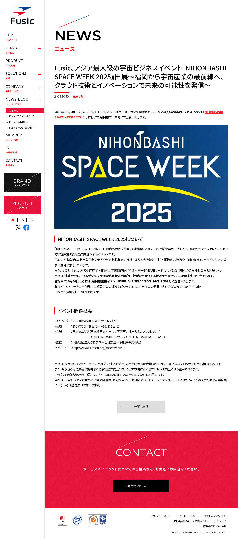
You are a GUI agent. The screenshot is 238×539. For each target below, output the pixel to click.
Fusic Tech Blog (18, 122)
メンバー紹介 (14, 137)
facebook (26, 227)
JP (13, 220)
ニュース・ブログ (17, 101)
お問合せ (14, 163)
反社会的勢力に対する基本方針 (190, 521)
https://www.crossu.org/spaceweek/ (97, 347)
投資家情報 (11, 150)
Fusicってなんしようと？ (21, 116)
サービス (13, 50)
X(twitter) (18, 227)
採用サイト (22, 205)
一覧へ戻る (141, 406)
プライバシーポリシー (162, 516)
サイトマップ (219, 521)
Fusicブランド (22, 182)
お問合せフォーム (136, 486)
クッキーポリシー (188, 516)
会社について (15, 88)
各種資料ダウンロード (214, 526)
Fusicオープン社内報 (20, 127)
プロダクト (14, 63)
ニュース (13, 110)
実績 (16, 76)
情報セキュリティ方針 (215, 516)
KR (30, 220)
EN (22, 220)
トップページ (12, 37)
